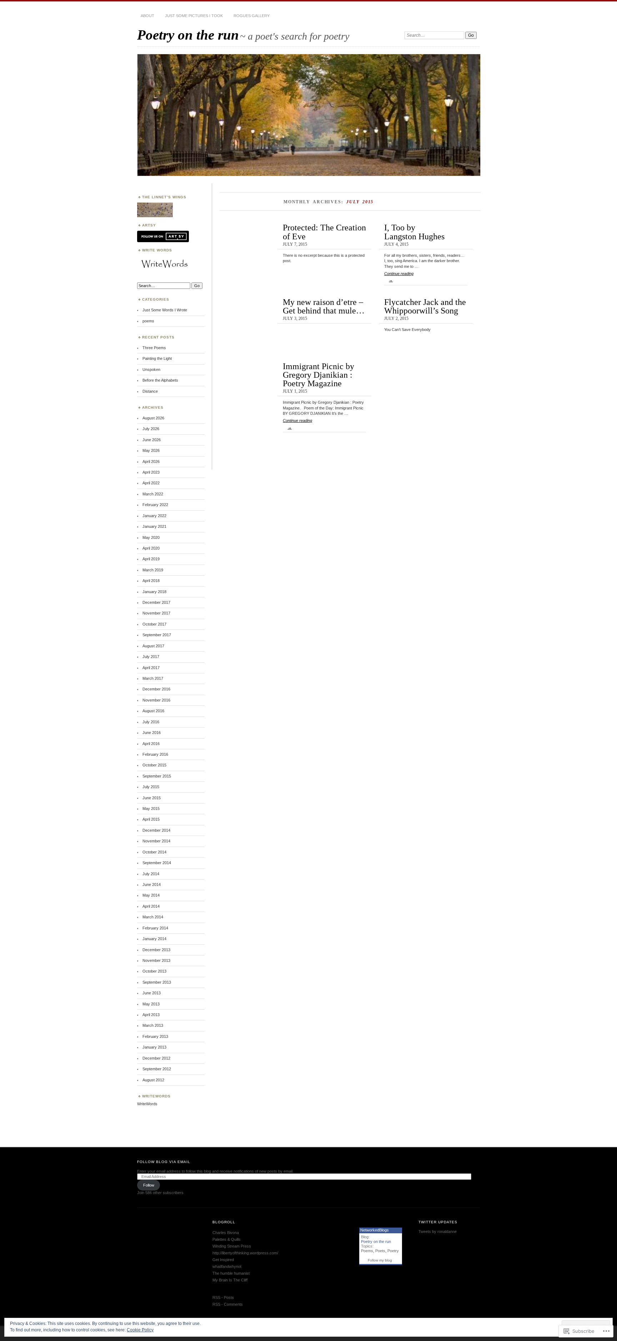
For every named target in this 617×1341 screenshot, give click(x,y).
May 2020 (151, 537)
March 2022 (152, 494)
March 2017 (152, 678)
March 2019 (152, 570)
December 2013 (156, 950)
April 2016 (151, 743)
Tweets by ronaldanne (437, 1231)
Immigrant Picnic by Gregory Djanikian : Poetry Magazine (318, 374)
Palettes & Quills (226, 1239)
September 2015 (156, 776)
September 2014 (156, 863)
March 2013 (152, 1025)
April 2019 (151, 559)
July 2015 (150, 787)
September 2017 (156, 635)
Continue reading (398, 276)
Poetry (393, 1251)
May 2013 (151, 1004)
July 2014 (150, 874)
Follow (148, 1185)
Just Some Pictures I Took (194, 16)
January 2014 (154, 939)
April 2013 (151, 1015)
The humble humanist (231, 1273)
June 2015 (151, 798)
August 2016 (153, 711)
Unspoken (151, 369)
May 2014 (151, 895)
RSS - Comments (227, 1304)
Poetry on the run (188, 34)
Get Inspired (223, 1260)
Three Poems (154, 348)
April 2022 (151, 483)
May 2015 (151, 808)
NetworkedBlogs (374, 1230)
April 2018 (151, 580)
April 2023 (151, 472)
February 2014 (155, 928)
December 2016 (156, 689)
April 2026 (151, 461)
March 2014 (152, 917)
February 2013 (155, 1036)
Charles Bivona (225, 1232)
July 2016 (150, 722)
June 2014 (151, 884)
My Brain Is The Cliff (229, 1280)
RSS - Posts (223, 1297)
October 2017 (154, 624)
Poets (380, 1251)
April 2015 (151, 819)
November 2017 (156, 613)
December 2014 (156, 830)
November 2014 (156, 841)
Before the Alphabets (160, 380)
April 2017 (151, 668)
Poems (367, 1251)
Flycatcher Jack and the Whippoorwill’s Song (425, 306)
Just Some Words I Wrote (164, 310)
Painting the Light (157, 358)
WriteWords (147, 1104)
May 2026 (151, 450)
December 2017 (156, 602)
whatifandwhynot (226, 1266)
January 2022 (154, 516)
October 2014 (154, 852)
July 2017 (150, 656)
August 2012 (153, 1080)
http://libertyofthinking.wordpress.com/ (245, 1253)
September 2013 (156, 982)
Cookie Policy (140, 1329)
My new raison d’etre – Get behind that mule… (324, 306)
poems (148, 321)
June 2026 (151, 440)
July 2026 (150, 429)
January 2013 (154, 1047)
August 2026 (153, 418)
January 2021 (154, 526)
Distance (150, 391)
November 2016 (156, 700)
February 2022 (155, 505)
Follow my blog (380, 1260)
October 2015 (154, 765)
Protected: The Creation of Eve (324, 232)
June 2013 (151, 993)
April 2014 (151, 906)
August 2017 (153, 646)
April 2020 (151, 548)
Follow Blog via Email (163, 1162)
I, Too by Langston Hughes (414, 232)
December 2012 (156, 1058)
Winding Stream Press (231, 1246)
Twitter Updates (437, 1222)
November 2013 (156, 960)
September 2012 (156, 1069)
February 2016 (155, 754)
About (147, 16)
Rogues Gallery (252, 16)
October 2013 (154, 971)
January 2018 (154, 592)
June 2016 (151, 732)
